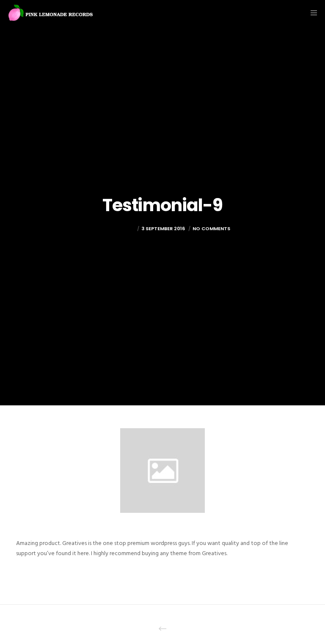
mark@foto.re (115, 228)
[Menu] (311, 12)
